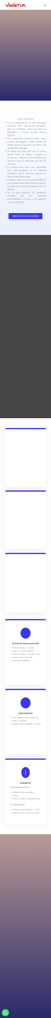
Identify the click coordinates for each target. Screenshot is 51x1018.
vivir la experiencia (21, 41)
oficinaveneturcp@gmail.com (37, 976)
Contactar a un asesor (25, 216)
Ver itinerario (13, 89)
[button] (5, 1012)
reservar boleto (25, 880)
